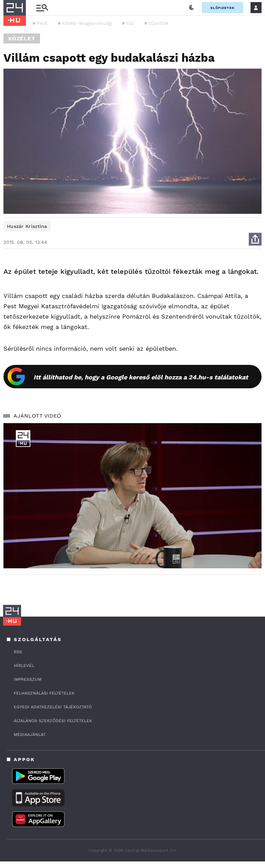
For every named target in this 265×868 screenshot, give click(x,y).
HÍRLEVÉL (24, 665)
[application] (132, 495)
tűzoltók (159, 23)
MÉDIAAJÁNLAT (30, 734)
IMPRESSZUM (27, 679)
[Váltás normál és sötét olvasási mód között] (191, 7)
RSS (18, 651)
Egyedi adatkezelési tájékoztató (53, 707)
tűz (130, 23)
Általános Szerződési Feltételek (53, 720)
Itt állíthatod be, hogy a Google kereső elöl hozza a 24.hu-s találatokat (140, 377)
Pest (42, 23)
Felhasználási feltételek (44, 693)
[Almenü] (42, 8)
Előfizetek (222, 8)
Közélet (21, 38)
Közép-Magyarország (86, 23)
